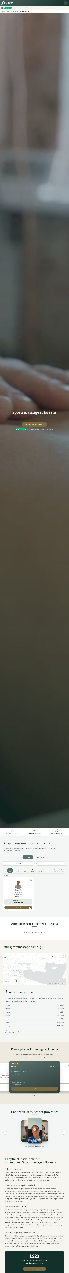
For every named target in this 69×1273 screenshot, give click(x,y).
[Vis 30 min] (32, 1095)
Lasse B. (18, 890)
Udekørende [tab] (40, 857)
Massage (9, 11)
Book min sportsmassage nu (33, 1269)
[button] (52, 956)
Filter (19, 863)
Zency (3, 11)
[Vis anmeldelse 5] (39, 1146)
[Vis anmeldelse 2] (29, 1146)
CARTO (63, 983)
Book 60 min (34, 1089)
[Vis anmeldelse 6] (43, 1146)
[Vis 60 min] (34, 1095)
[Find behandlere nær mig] (63, 955)
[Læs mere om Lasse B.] (31, 880)
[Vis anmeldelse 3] (32, 1146)
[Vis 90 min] (36, 1095)
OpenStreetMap (53, 983)
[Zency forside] (7, 3)
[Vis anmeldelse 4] (36, 1146)
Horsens (15, 11)
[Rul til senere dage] (64, 870)
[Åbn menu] (66, 3)
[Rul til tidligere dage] (4, 870)
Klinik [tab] (28, 857)
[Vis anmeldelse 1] (26, 1146)
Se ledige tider (12, 1032)
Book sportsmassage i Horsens (33, 424)
